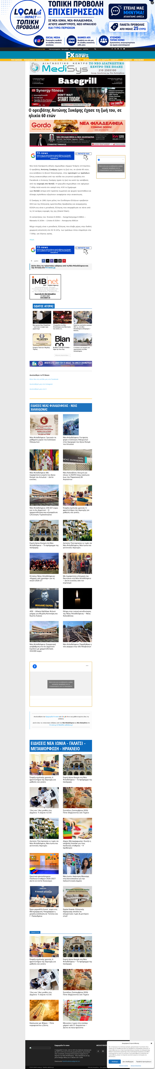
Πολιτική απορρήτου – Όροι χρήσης (97, 1067)
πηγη (32, 240)
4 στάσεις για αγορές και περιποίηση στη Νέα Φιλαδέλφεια (82, 349)
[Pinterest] (64, 261)
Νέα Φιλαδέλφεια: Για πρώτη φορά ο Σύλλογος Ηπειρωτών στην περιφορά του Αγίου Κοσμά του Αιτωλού (76, 440)
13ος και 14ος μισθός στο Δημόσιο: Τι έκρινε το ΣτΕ (41, 811)
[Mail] (118, 49)
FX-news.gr (50, 268)
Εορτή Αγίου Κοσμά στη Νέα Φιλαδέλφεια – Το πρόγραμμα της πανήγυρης (44, 545)
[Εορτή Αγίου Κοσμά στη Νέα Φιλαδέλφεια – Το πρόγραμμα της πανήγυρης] (44, 530)
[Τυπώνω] (60, 261)
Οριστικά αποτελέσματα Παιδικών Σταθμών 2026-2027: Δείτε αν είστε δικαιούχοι (43, 878)
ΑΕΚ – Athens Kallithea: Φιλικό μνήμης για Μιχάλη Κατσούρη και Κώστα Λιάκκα (44, 613)
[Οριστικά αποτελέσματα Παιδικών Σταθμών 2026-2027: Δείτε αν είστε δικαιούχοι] (44, 863)
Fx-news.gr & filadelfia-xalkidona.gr (61, 725)
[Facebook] (112, 49)
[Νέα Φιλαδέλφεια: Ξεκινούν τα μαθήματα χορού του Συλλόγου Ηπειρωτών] (44, 424)
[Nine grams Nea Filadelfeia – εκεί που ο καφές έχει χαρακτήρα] (42, 317)
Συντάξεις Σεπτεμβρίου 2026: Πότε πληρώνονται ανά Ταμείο (76, 811)
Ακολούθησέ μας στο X (38, 389)
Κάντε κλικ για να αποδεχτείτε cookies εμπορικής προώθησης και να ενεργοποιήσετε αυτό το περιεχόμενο (61, 684)
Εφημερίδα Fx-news (52, 716)
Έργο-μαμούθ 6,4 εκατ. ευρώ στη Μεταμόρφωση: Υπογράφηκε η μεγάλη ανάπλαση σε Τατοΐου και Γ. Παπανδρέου (44, 912)
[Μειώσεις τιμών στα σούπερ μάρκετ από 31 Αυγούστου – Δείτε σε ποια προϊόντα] (77, 1010)
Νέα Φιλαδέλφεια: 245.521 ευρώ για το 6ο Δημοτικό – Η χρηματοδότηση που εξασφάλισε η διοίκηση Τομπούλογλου (44, 511)
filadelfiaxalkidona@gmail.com (71, 1061)
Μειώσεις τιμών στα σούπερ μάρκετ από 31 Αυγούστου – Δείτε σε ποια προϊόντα (75, 1025)
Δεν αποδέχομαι (128, 1061)
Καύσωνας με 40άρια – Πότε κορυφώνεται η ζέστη (42, 1024)
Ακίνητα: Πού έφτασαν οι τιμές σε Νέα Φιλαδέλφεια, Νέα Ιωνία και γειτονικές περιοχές (77, 545)
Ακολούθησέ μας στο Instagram (41, 384)
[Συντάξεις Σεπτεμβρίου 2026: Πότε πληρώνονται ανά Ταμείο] (77, 797)
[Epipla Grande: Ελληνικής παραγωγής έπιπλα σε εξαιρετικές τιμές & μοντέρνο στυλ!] (77, 896)
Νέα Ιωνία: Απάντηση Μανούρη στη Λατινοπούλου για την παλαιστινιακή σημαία (76, 878)
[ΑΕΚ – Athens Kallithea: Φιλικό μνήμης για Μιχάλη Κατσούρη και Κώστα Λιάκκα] (44, 598)
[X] (121, 49)
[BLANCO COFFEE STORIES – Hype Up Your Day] (62, 339)
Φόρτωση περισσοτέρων (61, 355)
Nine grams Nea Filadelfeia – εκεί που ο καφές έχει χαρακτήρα (41, 327)
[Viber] (52, 261)
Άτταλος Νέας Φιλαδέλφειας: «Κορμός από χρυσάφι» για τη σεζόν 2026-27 (42, 578)
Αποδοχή (115, 1061)
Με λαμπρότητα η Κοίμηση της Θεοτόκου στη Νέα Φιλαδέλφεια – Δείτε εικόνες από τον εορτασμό (77, 579)
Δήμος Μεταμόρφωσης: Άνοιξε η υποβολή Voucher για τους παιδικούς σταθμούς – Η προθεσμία (77, 844)
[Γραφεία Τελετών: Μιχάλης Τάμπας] (42, 339)
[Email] (56, 261)
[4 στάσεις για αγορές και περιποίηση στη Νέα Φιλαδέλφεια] (83, 339)
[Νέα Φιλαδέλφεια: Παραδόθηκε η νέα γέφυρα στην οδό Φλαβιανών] (77, 631)
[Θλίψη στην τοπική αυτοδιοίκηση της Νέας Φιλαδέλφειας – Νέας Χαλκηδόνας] (77, 598)
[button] (151, 1043)
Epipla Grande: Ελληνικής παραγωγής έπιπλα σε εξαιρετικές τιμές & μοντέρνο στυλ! (76, 912)
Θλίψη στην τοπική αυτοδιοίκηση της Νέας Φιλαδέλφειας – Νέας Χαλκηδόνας (77, 613)
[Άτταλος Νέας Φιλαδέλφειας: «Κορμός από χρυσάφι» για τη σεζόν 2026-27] (44, 563)
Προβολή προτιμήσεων (143, 1061)
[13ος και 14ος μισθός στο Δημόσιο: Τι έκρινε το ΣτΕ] (44, 797)
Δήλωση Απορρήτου (136, 1065)
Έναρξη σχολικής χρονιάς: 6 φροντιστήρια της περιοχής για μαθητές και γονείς (76, 510)
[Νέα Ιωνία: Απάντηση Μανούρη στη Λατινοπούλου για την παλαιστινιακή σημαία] (77, 863)
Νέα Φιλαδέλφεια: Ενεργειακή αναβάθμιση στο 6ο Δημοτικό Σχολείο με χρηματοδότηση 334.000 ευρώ (43, 647)
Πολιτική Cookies (123, 1065)
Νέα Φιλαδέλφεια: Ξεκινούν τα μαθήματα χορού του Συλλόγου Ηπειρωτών (43, 439)
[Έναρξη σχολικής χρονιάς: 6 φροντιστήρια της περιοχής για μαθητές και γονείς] (77, 495)
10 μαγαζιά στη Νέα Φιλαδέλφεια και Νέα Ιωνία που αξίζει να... (62, 327)
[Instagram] (115, 49)
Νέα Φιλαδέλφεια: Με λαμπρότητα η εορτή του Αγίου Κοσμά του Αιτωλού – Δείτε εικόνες (42, 476)
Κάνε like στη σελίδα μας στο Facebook (44, 379)
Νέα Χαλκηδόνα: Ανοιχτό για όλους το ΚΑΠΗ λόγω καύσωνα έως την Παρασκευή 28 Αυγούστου (76, 476)
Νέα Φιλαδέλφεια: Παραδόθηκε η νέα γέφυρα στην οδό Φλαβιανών (77, 645)
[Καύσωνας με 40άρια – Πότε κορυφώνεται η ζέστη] (44, 1010)
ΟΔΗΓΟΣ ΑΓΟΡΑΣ (44, 306)
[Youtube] (124, 49)
